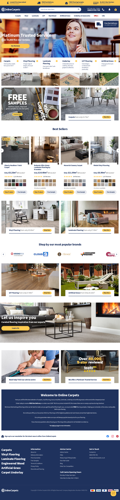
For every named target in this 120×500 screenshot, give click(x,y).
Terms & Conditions (36, 463)
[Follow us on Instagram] (112, 436)
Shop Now (107, 117)
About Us (33, 452)
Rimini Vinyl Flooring (101, 165)
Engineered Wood (12, 463)
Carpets (18, 16)
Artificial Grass (65, 16)
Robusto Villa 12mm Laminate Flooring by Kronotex (42, 167)
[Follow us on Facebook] (107, 436)
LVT (43, 16)
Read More (47, 380)
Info (103, 16)
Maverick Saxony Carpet (73, 165)
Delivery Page (55, 426)
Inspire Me (15, 328)
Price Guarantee (35, 458)
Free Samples (35, 461)
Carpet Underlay (12, 472)
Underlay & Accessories (82, 16)
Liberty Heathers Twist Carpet (13, 166)
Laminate (35, 16)
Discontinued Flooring (37, 469)
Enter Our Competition (67, 466)
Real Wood (52, 16)
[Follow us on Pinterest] (117, 436)
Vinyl (26, 16)
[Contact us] (103, 9)
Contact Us (92, 452)
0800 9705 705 (93, 10)
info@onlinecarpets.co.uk (97, 458)
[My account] (109, 9)
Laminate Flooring (13, 459)
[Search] (78, 9)
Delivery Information (37, 455)
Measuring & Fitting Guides (68, 458)
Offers (96, 16)
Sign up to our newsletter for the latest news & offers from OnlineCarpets (30, 436)
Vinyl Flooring (10, 454)
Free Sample (22, 192)
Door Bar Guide (64, 461)
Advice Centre (64, 452)
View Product (9, 192)
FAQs (61, 455)
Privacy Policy (35, 466)
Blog (61, 463)
